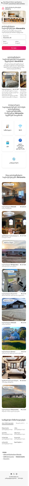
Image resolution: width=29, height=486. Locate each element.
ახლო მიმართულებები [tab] (7, 423)
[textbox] (8, 43)
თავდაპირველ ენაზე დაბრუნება (17, 3)
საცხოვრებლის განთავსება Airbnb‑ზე (13, 8)
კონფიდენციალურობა (10, 478)
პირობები (20, 478)
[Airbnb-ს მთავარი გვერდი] (3, 8)
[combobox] (14, 38)
